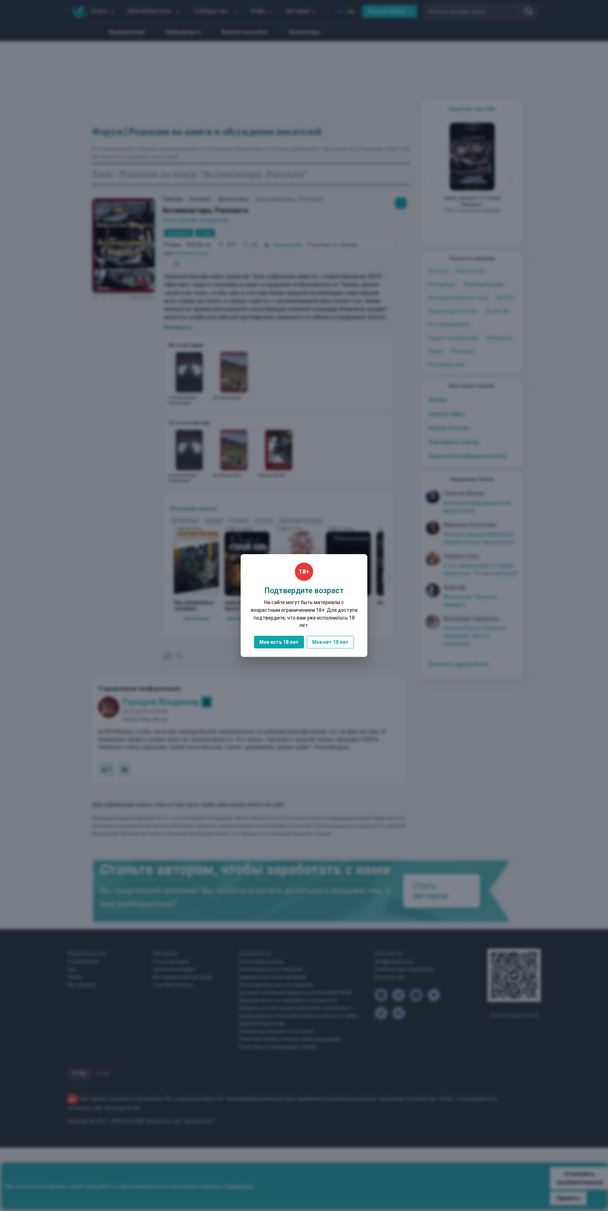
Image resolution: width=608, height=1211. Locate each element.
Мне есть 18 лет (279, 642)
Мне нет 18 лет (330, 642)
